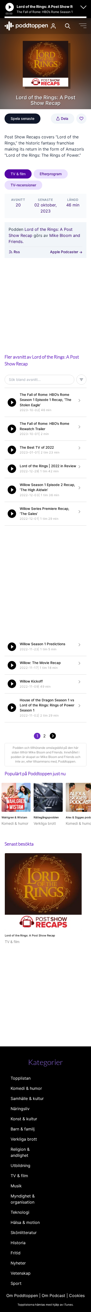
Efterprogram (51, 174)
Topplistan (21, 1078)
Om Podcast (53, 1295)
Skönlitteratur (24, 1232)
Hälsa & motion (25, 1222)
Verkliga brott (24, 1139)
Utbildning (20, 1165)
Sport (16, 1283)
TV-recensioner (23, 185)
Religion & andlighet (20, 1152)
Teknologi (20, 1212)
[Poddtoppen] (26, 26)
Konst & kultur (24, 1118)
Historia (18, 1242)
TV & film (18, 174)
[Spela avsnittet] (12, 402)
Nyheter (18, 1263)
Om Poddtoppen (22, 1295)
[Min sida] (53, 26)
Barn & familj (23, 1128)
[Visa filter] (81, 380)
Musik (16, 1185)
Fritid (15, 1252)
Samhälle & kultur (27, 1098)
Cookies (77, 1295)
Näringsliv (20, 1108)
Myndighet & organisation (23, 1199)
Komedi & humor (26, 1088)
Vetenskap (21, 1273)
